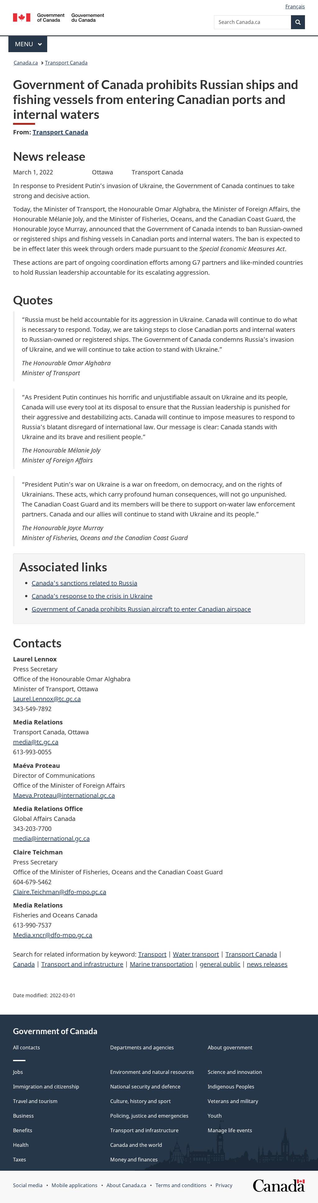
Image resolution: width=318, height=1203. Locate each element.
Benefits (22, 1130)
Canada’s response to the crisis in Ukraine (92, 596)
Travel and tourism (35, 1101)
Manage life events (230, 1130)
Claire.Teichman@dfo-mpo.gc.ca (59, 892)
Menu (25, 44)
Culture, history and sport (140, 1101)
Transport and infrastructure (82, 964)
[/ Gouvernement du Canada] (58, 18)
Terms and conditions (181, 1185)
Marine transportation (161, 964)
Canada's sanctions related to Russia (84, 583)
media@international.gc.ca (51, 838)
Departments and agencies (142, 1047)
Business (23, 1115)
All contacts (26, 1047)
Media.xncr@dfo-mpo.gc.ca (52, 935)
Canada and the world (136, 1145)
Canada (24, 964)
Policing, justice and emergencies (149, 1115)
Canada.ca (26, 62)
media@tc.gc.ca (35, 742)
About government (230, 1047)
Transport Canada (66, 62)
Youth (215, 1115)
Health (21, 1145)
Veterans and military (233, 1101)
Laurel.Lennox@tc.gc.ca (47, 699)
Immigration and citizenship (46, 1086)
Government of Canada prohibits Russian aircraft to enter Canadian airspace (141, 609)
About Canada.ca (126, 1185)
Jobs (18, 1072)
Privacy (224, 1185)
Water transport (196, 954)
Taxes (19, 1159)
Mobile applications (75, 1185)
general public (220, 964)
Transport (152, 954)
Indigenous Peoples (231, 1086)
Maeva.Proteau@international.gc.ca (64, 795)
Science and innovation (235, 1072)
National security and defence (145, 1086)
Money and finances (134, 1159)
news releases (267, 964)
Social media (28, 1185)
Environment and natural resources (152, 1072)
